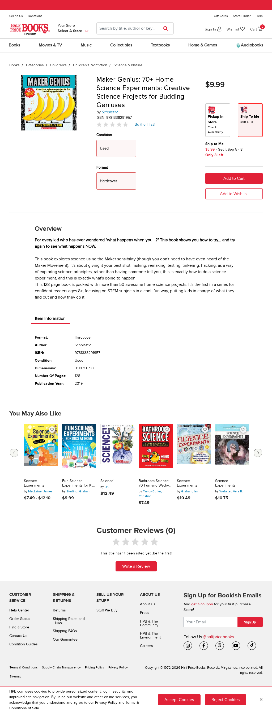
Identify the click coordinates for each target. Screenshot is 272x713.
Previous (14, 453)
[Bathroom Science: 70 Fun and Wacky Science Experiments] (156, 449)
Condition (104, 135)
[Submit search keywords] (167, 28)
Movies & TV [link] (50, 45)
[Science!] (117, 449)
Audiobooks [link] (251, 45)
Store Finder (242, 16)
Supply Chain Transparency (61, 668)
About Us (147, 604)
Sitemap (15, 677)
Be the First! (145, 124)
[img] (112, 124)
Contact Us (18, 635)
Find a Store (19, 627)
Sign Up (250, 622)
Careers (146, 646)
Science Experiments (34, 483)
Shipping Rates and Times (69, 620)
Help (259, 16)
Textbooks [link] (160, 45)
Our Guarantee (65, 639)
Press (144, 612)
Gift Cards (221, 16)
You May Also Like (35, 413)
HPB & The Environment (150, 635)
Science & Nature (128, 65)
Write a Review (136, 566)
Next (258, 453)
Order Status (19, 618)
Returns (59, 610)
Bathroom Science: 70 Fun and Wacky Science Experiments (154, 483)
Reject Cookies (225, 699)
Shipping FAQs (65, 631)
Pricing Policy (94, 668)
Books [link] (14, 45)
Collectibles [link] (121, 45)
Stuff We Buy (106, 610)
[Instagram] (188, 645)
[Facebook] (203, 645)
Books (14, 65)
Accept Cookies (179, 699)
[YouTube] (236, 645)
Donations (35, 16)
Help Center (19, 610)
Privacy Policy (118, 668)
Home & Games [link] (202, 45)
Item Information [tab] (50, 318)
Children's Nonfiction (90, 65)
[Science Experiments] (41, 449)
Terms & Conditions (24, 668)
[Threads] (219, 645)
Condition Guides (23, 644)
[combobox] (135, 28)
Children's (58, 65)
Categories (35, 65)
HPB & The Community (149, 623)
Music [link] (86, 45)
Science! (107, 481)
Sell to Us (16, 16)
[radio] (217, 120)
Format (102, 167)
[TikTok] (252, 645)
